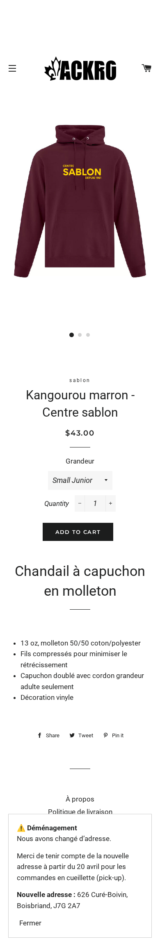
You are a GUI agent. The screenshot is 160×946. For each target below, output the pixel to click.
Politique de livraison (80, 812)
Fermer (30, 923)
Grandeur (80, 461)
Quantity (56, 503)
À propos (80, 799)
